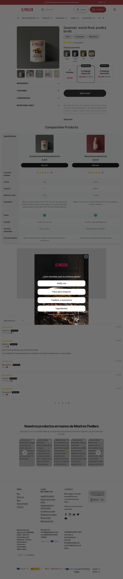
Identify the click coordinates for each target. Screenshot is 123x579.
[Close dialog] (86, 256)
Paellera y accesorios (61, 300)
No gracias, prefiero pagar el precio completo (61, 314)
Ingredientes (62, 308)
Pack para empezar (61, 292)
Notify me (61, 283)
